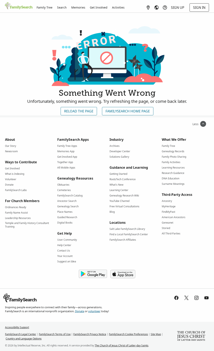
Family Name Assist (16, 212)
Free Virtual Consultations (124, 206)
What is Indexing (14, 174)
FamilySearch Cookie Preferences (128, 334)
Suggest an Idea (66, 261)
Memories (78, 7)
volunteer (94, 311)
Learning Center (119, 190)
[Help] (165, 7)
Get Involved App (67, 157)
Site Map (156, 334)
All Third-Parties (171, 233)
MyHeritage (169, 206)
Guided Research (67, 217)
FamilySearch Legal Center (20, 334)
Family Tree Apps (67, 146)
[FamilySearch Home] (19, 6)
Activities (118, 7)
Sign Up (177, 7)
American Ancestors (173, 217)
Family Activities (171, 162)
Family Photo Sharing (174, 157)
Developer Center (120, 151)
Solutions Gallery (119, 157)
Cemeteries (64, 190)
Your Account (65, 256)
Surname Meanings (173, 184)
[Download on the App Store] (122, 274)
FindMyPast (168, 212)
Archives (115, 146)
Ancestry (167, 201)
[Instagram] (196, 298)
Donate (9, 184)
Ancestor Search (66, 201)
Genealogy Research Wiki (124, 195)
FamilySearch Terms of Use (55, 334)
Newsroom (11, 151)
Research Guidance (173, 173)
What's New (116, 184)
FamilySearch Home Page (128, 111)
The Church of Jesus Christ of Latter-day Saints (121, 345)
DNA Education (170, 178)
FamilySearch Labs (16, 190)
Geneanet (167, 222)
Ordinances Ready (15, 207)
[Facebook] (176, 298)
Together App (65, 162)
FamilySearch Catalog (70, 195)
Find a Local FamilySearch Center (129, 234)
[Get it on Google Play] (93, 274)
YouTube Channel (120, 201)
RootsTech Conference (123, 179)
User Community (67, 240)
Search (62, 7)
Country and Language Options (24, 338)
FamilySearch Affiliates (123, 240)
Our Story (10, 146)
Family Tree (44, 7)
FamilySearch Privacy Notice (89, 334)
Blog (112, 212)
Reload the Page (78, 111)
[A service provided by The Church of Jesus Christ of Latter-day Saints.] (191, 336)
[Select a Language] (156, 7)
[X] (186, 298)
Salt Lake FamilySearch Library (127, 229)
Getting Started (118, 174)
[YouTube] (206, 298)
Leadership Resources (18, 218)
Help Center (64, 245)
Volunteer (10, 179)
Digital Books (65, 222)
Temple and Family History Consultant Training (27, 223)
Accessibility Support (17, 327)
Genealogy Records (173, 151)
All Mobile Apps (66, 167)
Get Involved (98, 7)
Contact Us (63, 250)
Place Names (65, 212)
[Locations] (148, 7)
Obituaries (63, 184)
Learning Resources (173, 167)
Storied (166, 228)
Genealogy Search (68, 206)
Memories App (65, 151)
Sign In (199, 7)
